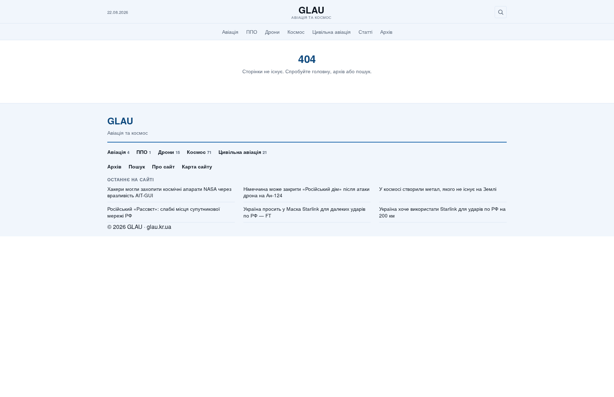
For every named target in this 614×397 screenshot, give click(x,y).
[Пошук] (501, 12)
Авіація (230, 31)
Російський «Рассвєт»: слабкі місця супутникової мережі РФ (163, 212)
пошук (363, 71)
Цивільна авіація (331, 31)
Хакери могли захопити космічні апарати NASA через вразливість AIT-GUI (169, 192)
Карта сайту (197, 166)
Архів (386, 31)
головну (321, 71)
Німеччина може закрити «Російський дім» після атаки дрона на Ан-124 (306, 192)
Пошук (137, 166)
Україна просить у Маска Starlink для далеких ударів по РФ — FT (304, 212)
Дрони (272, 31)
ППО (251, 31)
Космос (296, 31)
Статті (365, 31)
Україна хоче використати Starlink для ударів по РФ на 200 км (442, 212)
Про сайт (163, 166)
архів (339, 71)
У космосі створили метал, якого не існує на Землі (437, 189)
